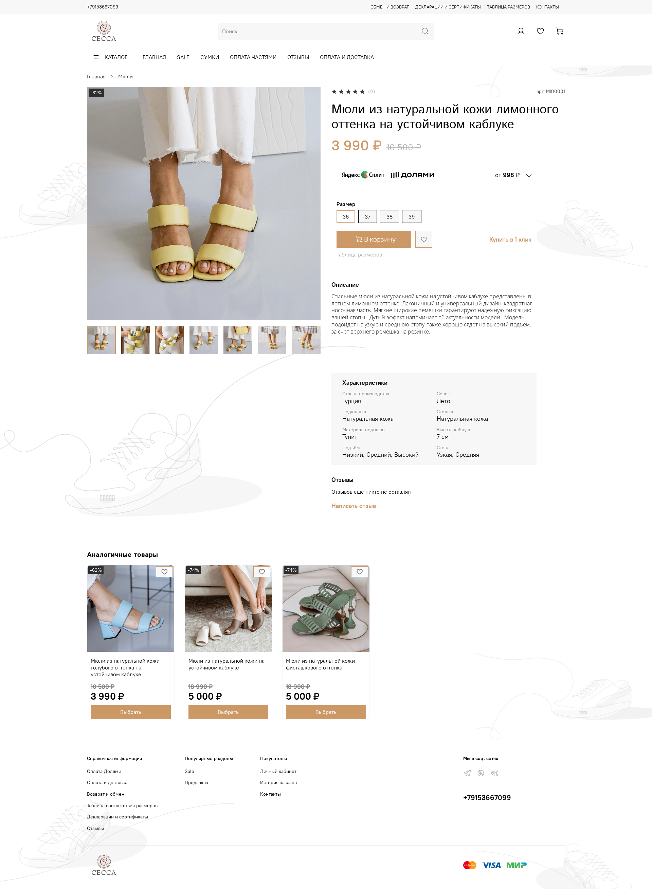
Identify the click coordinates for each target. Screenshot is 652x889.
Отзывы (298, 57)
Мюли (125, 76)
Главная (154, 57)
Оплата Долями (104, 771)
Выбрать (130, 711)
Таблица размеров (508, 7)
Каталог (116, 57)
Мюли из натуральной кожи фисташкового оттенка (320, 664)
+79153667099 (102, 7)
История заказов (278, 782)
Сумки (209, 57)
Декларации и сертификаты (448, 7)
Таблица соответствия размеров (122, 805)
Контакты (547, 7)
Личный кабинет (278, 771)
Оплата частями (253, 57)
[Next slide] (310, 203)
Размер (346, 204)
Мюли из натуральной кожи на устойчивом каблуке (226, 664)
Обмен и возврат (389, 7)
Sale (183, 57)
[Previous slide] (98, 203)
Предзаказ (196, 782)
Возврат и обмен (105, 794)
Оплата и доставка (347, 57)
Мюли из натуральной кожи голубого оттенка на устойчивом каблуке (125, 667)
